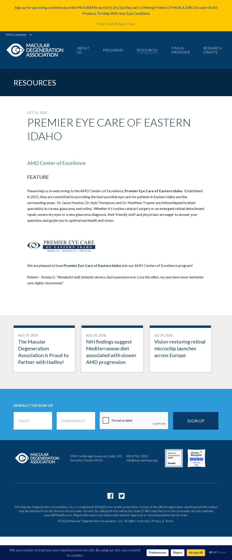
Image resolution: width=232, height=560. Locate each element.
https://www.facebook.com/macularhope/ (110, 495)
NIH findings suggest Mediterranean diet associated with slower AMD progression (112, 350)
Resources (147, 50)
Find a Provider (180, 50)
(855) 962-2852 (137, 456)
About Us (83, 50)
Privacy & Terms (162, 521)
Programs (113, 50)
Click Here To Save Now (116, 24)
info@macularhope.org (141, 460)
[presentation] (134, 421)
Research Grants (212, 50)
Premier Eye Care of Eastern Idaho (153, 191)
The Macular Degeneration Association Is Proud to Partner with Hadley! (44, 350)
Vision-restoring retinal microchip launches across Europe (180, 350)
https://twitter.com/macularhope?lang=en (121, 495)
